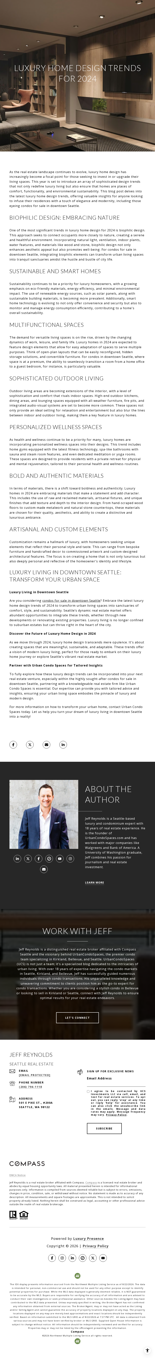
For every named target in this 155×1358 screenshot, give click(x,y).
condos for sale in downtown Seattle (71, 601)
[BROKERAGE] (49, 858)
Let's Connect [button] (77, 1017)
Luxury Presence (88, 1238)
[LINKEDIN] (17, 858)
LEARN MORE (94, 882)
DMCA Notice (17, 1175)
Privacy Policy (116, 1114)
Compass (91, 1182)
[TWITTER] (28, 858)
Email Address (99, 1078)
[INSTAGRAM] (70, 858)
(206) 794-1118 (30, 1087)
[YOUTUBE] (60, 858)
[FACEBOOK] (38, 858)
